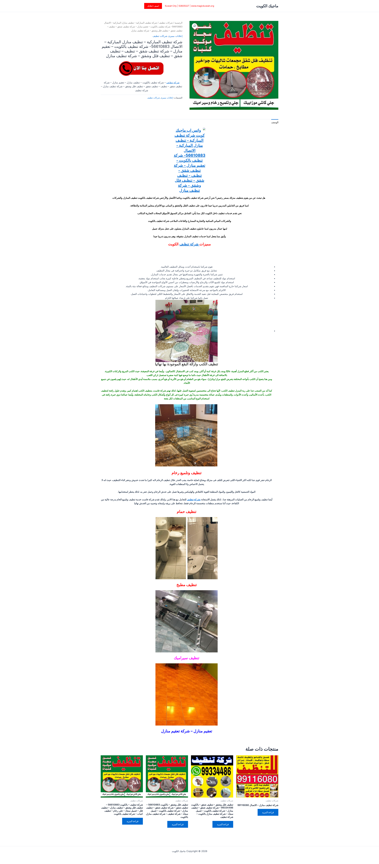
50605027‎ (184, 5)
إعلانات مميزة (175, 36)
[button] (153, 6)
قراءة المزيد (268, 812)
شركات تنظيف (166, 22)
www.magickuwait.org (202, 5)
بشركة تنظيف (194, 499)
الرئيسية (178, 22)
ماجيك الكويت (267, 6)
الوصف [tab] (274, 122)
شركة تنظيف (172, 82)
